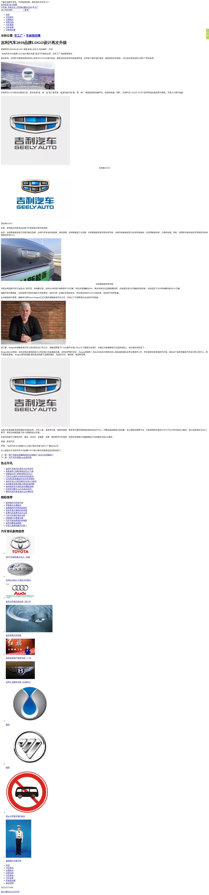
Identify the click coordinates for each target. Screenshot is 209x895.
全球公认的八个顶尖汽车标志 (18, 580)
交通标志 (10, 20)
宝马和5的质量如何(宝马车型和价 (20, 479)
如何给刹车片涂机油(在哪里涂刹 (20, 486)
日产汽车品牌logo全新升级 (20, 457)
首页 (8, 15)
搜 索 (26, 10)
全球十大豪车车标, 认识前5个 (18, 682)
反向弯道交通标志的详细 (16, 510)
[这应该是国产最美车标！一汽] (20, 654)
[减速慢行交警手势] (18, 857)
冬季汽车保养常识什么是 (16, 513)
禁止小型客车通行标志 (15, 816)
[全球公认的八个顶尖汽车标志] (20, 576)
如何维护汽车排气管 (14, 503)
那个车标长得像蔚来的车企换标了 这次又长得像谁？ (31, 455)
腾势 (8, 725)
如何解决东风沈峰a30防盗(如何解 (20, 484)
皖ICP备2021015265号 (10, 892)
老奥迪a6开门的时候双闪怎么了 (19, 474)
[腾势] (30, 721)
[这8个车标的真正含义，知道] (20, 553)
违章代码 (10, 22)
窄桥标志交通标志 (13, 505)
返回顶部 (10, 883)
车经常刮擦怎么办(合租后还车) (19, 489)
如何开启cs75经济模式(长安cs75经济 (21, 481)
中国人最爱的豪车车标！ (16, 526)
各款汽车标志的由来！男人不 (18, 602)
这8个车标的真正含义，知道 (18, 557)
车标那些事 (10, 30)
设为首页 (5, 5)
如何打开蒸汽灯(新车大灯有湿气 (20, 469)
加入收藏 (13, 5)
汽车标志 (10, 17)
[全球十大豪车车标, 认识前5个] (20, 678)
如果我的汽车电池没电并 (16, 508)
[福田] (30, 764)
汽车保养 (10, 27)
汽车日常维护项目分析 (15, 515)
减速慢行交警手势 (13, 861)
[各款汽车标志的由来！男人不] (20, 598)
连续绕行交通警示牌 (14, 518)
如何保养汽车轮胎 (13, 635)
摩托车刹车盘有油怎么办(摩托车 (20, 492)
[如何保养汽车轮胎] (29, 632)
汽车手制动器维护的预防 (16, 520)
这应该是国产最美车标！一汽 (18, 658)
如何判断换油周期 (13, 523)
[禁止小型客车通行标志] (27, 812)
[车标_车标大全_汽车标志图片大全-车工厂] (19, 7)
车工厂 (18, 35)
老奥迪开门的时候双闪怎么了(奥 (20, 471)
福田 (8, 767)
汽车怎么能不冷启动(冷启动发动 (20, 476)
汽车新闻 (10, 25)
